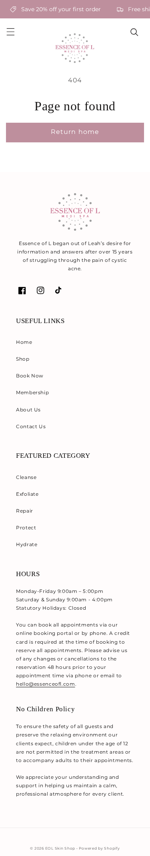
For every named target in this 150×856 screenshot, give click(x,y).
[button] (10, 32)
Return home (75, 132)
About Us (28, 410)
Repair (24, 511)
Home (24, 342)
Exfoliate (27, 494)
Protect (26, 528)
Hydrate (26, 544)
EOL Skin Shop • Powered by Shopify (82, 848)
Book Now (30, 376)
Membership (32, 392)
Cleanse (26, 477)
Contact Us (31, 426)
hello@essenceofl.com (45, 684)
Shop (23, 359)
